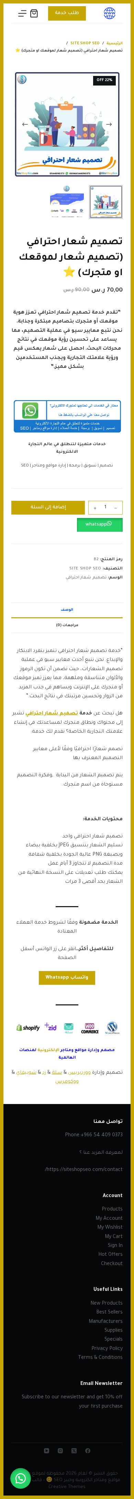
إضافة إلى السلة (48, 507)
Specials (113, 1340)
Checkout (112, 1264)
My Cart (114, 1237)
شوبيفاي (26, 1073)
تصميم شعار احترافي (86, 578)
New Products (106, 1304)
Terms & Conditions (100, 1358)
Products (112, 1210)
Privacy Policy (107, 1349)
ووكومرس (67, 1082)
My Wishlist (110, 1228)
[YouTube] (46, 1450)
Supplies (113, 1331)
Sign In (115, 1246)
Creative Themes (67, 1487)
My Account (109, 1219)
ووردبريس (79, 1073)
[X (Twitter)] (74, 1450)
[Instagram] (60, 1450)
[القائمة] (22, 13)
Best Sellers (109, 1313)
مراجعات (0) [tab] (67, 625)
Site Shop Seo (85, 569)
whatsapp (96, 524)
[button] (66, 525)
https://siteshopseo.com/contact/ (84, 1170)
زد (44, 1073)
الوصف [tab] (67, 610)
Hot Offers (110, 1255)
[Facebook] (87, 1450)
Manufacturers (106, 1322)
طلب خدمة (67, 13)
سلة (57, 1073)
